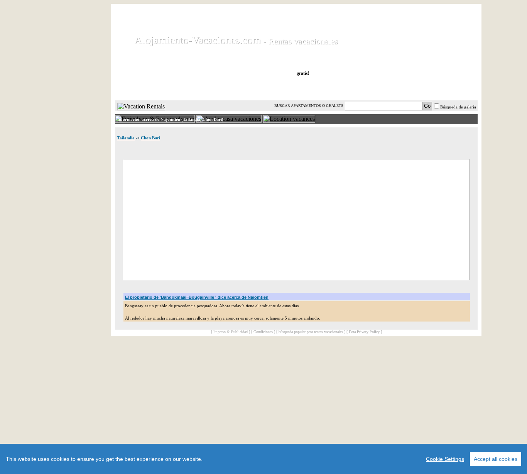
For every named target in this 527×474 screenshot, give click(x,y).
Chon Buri (150, 137)
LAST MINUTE (349, 88)
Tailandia (126, 137)
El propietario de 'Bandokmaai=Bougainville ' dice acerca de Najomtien (197, 297)
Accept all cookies (495, 459)
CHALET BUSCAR (216, 88)
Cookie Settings (445, 459)
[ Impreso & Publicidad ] (230, 332)
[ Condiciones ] (263, 332)
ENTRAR (400, 88)
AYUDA (451, 88)
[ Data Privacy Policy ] (364, 332)
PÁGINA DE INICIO (147, 88)
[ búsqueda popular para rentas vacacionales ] (310, 332)
